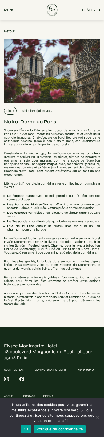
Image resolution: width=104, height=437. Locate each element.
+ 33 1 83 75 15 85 (85, 370)
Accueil (9, 396)
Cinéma (48, 396)
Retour (9, 31)
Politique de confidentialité (60, 429)
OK (26, 429)
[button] (9, 10)
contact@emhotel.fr (50, 370)
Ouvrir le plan (14, 370)
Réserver (91, 10)
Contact (29, 396)
